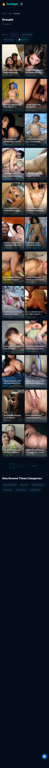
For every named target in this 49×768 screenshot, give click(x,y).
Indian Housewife (10, 485)
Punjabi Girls (35, 490)
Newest (14, 35)
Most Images (9, 40)
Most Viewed (27, 35)
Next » (35, 466)
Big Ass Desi (21, 490)
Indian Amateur (38, 485)
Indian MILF (8, 490)
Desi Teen (24, 485)
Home (4, 13)
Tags (10, 13)
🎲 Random (22, 40)
